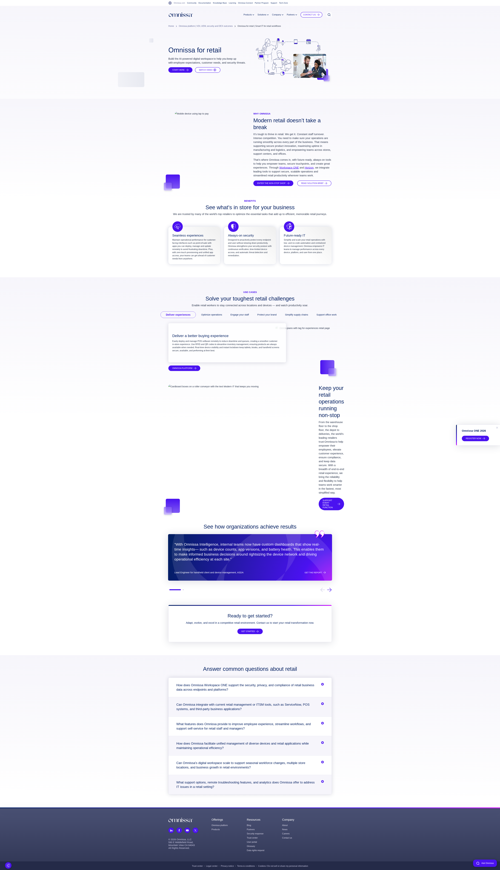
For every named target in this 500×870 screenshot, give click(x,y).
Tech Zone (283, 3)
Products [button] (248, 15)
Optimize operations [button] (211, 314)
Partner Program (262, 3)
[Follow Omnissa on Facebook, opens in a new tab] (179, 830)
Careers (286, 834)
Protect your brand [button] (267, 314)
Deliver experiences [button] (178, 314)
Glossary (251, 846)
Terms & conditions (246, 866)
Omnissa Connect (245, 3)
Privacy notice (227, 866)
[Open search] (329, 14)
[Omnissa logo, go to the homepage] (180, 819)
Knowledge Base (220, 3)
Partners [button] (291, 15)
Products (216, 829)
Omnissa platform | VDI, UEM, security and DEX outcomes (206, 26)
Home (171, 26)
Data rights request (255, 850)
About (285, 825)
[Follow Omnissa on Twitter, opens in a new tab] (195, 830)
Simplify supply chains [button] (296, 314)
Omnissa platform (220, 825)
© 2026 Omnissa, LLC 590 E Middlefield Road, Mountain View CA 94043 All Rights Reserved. (181, 843)
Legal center (212, 866)
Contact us (287, 838)
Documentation (204, 3)
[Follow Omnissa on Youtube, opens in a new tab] (187, 830)
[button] (311, 14)
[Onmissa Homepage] (180, 14)
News (284, 829)
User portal (252, 842)
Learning (232, 3)
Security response (255, 834)
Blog (249, 825)
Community (191, 3)
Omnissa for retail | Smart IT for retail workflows (259, 26)
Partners (251, 829)
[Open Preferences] (8, 865)
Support (274, 3)
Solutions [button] (262, 15)
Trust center (252, 838)
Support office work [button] (326, 314)
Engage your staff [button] (239, 314)
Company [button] (277, 15)
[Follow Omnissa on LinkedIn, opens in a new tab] (171, 830)
